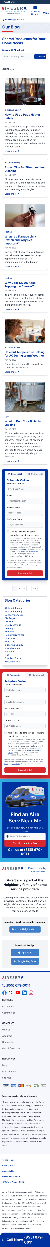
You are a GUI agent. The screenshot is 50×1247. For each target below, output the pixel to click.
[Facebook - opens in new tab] (4, 992)
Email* (9, 495)
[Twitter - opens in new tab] (11, 992)
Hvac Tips (10, 641)
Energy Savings (13, 625)
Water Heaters (12, 661)
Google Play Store (27, 961)
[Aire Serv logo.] (12, 869)
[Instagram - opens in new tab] (31, 992)
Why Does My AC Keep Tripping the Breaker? (20, 284)
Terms (22, 551)
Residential (16, 474)
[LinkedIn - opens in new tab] (24, 992)
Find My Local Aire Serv (25, 843)
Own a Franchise (11, 1048)
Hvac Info (10, 638)
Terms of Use (8, 1160)
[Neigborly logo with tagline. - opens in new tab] (38, 869)
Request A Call (25, 573)
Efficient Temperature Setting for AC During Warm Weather (25, 353)
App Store (27, 952)
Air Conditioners (12, 347)
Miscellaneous (12, 648)
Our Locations (9, 1071)
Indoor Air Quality (13, 110)
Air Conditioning (12, 162)
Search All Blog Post (13, 50)
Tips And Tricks (13, 658)
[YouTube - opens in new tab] (18, 992)
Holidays (9, 631)
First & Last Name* (15, 483)
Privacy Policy (34, 551)
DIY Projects (11, 618)
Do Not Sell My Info (11, 1176)
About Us (7, 1035)
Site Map (7, 1077)
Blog (4, 1065)
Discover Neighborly (23, 929)
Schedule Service (35, 12)
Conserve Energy (14, 614)
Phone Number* (14, 507)
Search (42, 56)
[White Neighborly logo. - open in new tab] (9, 2)
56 (34, 588)
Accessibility (8, 1171)
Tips (7, 416)
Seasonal (9, 651)
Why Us (6, 1029)
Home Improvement (15, 635)
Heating (8, 232)
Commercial (37, 474)
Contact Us (8, 1042)
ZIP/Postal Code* (15, 519)
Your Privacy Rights (16, 1182)
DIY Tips (9, 621)
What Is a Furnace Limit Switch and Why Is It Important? (20, 240)
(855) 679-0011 (18, 985)
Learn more (11, 151)
